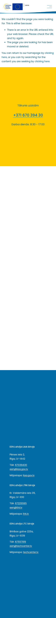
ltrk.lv (26, 513)
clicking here (42, 61)
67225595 (21, 503)
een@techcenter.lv (21, 546)
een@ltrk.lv (16, 507)
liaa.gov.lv (29, 475)
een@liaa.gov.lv (19, 469)
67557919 (20, 541)
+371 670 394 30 (28, 115)
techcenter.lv (30, 552)
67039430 (21, 465)
